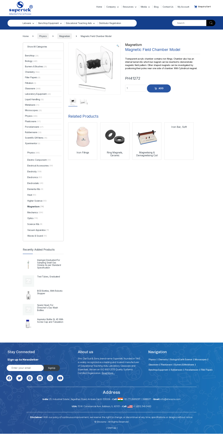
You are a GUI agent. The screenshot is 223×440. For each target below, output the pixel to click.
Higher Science (37, 200)
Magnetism (133, 45)
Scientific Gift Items (36, 137)
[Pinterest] (30, 378)
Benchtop (32, 55)
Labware (27, 23)
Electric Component (39, 160)
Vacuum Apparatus (38, 230)
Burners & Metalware (184, 364)
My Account (183, 6)
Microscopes (33, 110)
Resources (128, 6)
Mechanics (35, 212)
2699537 (146, 399)
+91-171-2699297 (131, 399)
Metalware (32, 105)
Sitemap (111, 428)
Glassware (33, 88)
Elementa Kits (35, 189)
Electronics (34, 177)
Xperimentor (32, 143)
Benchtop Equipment (48, 23)
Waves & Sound (37, 235)
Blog (156, 6)
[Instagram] (50, 378)
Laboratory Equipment (38, 94)
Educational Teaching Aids (79, 23)
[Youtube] (60, 378)
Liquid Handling (34, 99)
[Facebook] (9, 378)
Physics (31, 116)
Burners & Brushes (36, 66)
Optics (32, 218)
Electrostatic (35, 183)
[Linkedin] (40, 378)
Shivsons (101, 421)
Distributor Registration (110, 23)
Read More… (108, 373)
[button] (118, 46)
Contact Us (168, 6)
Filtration (30, 83)
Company (111, 6)
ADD (161, 88)
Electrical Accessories (40, 165)
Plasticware (33, 121)
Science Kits (34, 224)
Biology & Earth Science (181, 359)
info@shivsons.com (170, 399)
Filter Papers (32, 77)
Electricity (34, 171)
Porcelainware (34, 126)
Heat (31, 195)
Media (144, 6)
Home (99, 6)
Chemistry (32, 72)
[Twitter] (19, 378)
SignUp (51, 368)
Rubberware (33, 132)
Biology (31, 61)
